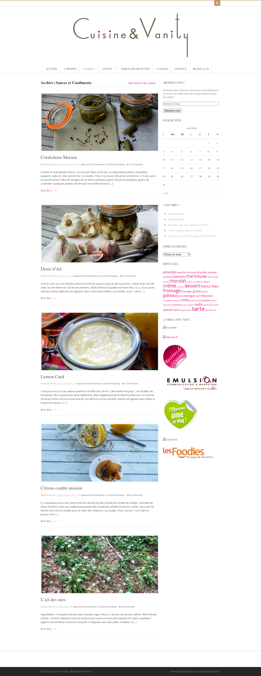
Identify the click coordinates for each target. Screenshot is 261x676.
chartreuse (196, 276)
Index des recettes (135, 69)
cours (206, 281)
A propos (70, 69)
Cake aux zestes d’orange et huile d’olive (192, 236)
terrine (209, 310)
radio (199, 304)
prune (191, 305)
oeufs (192, 300)
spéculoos (186, 310)
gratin (205, 291)
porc (184, 305)
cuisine (180, 286)
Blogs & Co (201, 69)
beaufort (182, 272)
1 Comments (136, 164)
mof (198, 296)
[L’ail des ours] (99, 564)
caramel (167, 276)
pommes (177, 304)
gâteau (170, 295)
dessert (192, 285)
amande (169, 272)
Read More (46, 190)
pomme (167, 305)
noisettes (176, 300)
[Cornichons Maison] (99, 122)
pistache (206, 300)
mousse (206, 296)
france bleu (210, 286)
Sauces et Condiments (92, 164)
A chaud (162, 69)
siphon (177, 310)
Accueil (52, 69)
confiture (198, 281)
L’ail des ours (53, 599)
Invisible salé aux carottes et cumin (188, 225)
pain (198, 300)
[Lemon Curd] (99, 341)
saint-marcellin (210, 305)
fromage (172, 290)
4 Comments (129, 275)
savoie (167, 310)
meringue (189, 296)
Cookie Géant (176, 214)
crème (169, 285)
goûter (197, 291)
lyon (180, 296)
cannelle (212, 272)
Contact (180, 69)
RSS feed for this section (142, 83)
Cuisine (88, 69)
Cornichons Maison (59, 157)
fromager (186, 291)
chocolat (177, 281)
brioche (201, 272)
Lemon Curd (52, 376)
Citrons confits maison (61, 488)
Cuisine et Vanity (116, 164)
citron (190, 281)
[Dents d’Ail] (99, 233)
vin (214, 310)
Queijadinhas (176, 219)
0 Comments (136, 495)
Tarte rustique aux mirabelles (185, 230)
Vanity (107, 69)
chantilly (179, 276)
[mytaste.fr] (170, 337)
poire (214, 300)
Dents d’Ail (51, 269)
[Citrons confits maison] (99, 452)
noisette (167, 300)
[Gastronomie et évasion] (130, 55)
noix (185, 299)
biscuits (191, 272)
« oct (165, 193)
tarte (198, 309)
